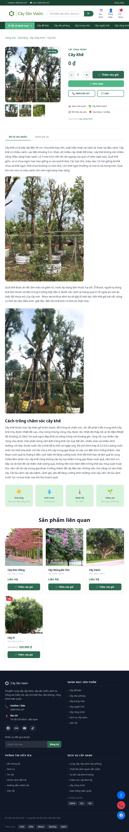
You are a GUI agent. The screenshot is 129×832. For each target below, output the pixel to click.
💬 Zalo (105, 93)
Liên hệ (73, 722)
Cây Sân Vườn (18, 818)
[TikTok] (33, 728)
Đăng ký (54, 744)
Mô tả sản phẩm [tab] (18, 136)
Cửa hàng (23, 37)
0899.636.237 (21, 2)
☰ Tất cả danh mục (19, 25)
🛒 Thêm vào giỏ (108, 74)
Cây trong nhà (82, 25)
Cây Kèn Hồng (16, 570)
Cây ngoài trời (102, 25)
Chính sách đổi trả (16, 779)
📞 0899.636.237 (81, 93)
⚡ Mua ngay (96, 83)
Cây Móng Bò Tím (59, 570)
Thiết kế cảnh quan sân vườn (85, 769)
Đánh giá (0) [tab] (42, 136)
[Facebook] (8, 728)
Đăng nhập (119, 2)
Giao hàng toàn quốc (81, 790)
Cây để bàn (43, 25)
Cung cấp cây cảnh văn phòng (85, 763)
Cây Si (11, 637)
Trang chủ (10, 37)
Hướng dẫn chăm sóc (18, 785)
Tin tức (10, 774)
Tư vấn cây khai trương (82, 774)
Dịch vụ (11, 769)
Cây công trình (37, 37)
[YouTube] (24, 728)
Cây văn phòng (62, 25)
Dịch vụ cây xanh (78, 717)
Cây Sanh (94, 570)
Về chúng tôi (13, 763)
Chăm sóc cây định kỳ (81, 779)
